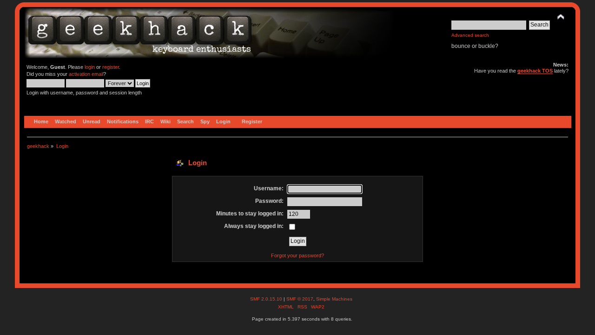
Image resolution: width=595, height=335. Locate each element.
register (110, 67)
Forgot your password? (297, 255)
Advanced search (470, 35)
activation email (86, 74)
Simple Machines (334, 299)
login (90, 67)
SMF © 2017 (299, 299)
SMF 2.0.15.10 (267, 299)
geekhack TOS (535, 71)
